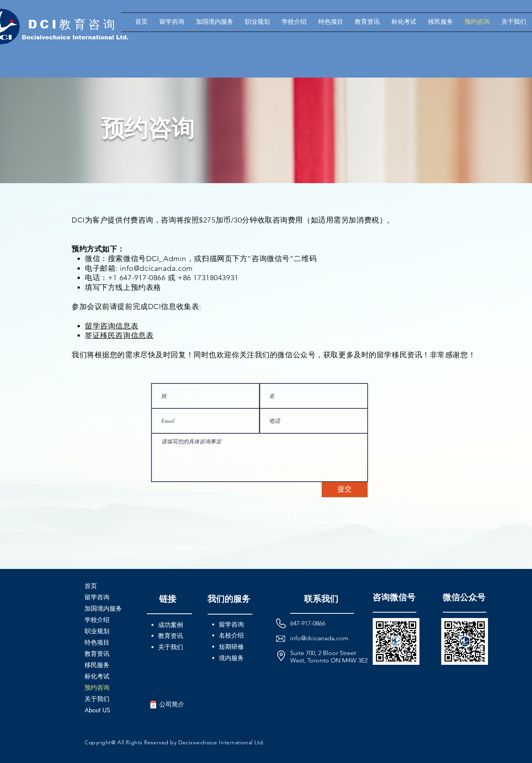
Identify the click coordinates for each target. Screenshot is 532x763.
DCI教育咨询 (73, 24)
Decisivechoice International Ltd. (75, 37)
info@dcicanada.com (156, 268)
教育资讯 (97, 654)
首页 (91, 586)
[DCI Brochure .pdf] (153, 705)
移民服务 (97, 665)
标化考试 (97, 676)
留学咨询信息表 (111, 325)
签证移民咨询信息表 (119, 335)
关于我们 (97, 699)
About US (97, 710)
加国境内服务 (103, 608)
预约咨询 (97, 688)
